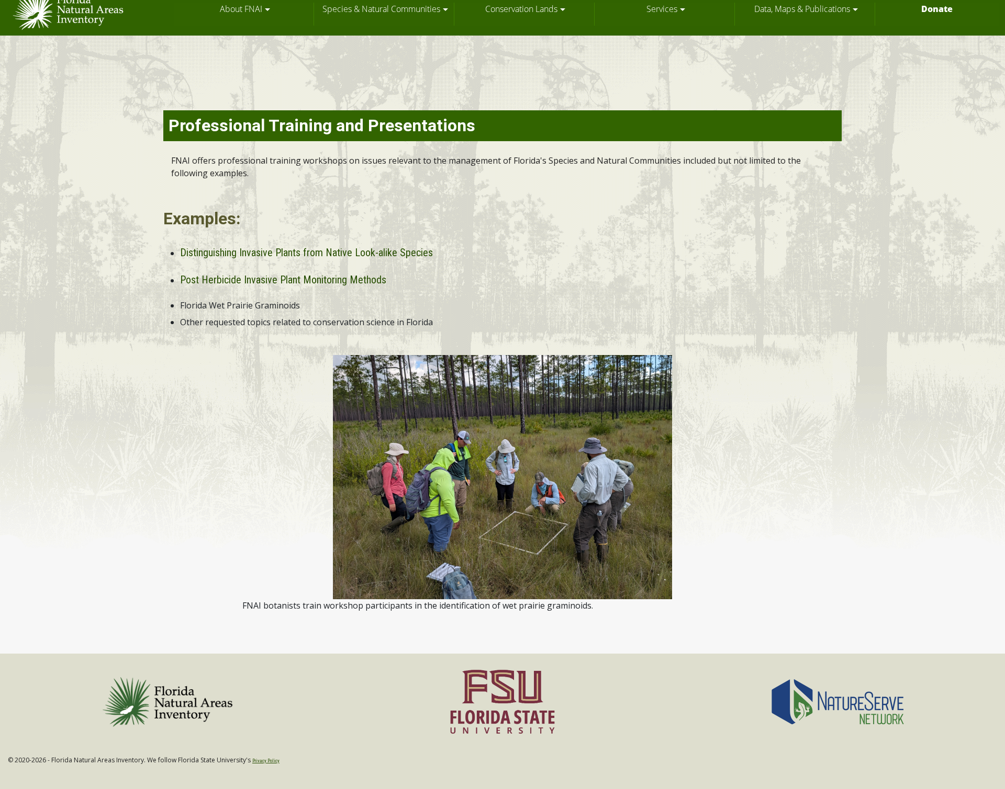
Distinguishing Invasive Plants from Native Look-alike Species (306, 252)
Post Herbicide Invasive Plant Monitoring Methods (283, 279)
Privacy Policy (266, 760)
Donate (937, 9)
